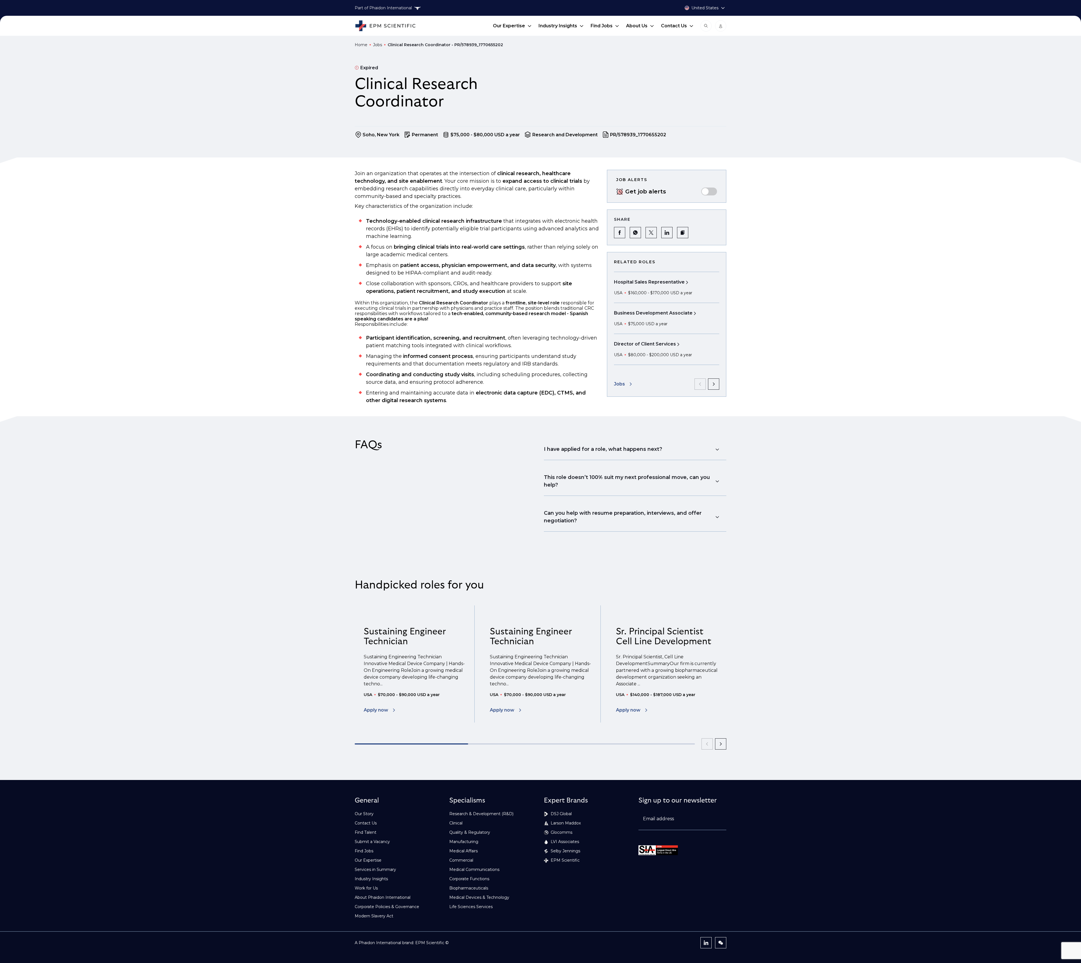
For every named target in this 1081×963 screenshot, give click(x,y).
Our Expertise (509, 25)
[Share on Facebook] (619, 232)
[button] (682, 232)
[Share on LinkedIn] (667, 232)
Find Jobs (602, 25)
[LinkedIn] (706, 942)
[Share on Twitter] (651, 232)
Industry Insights (558, 25)
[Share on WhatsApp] (635, 232)
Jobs (377, 44)
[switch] (709, 191)
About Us (636, 25)
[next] (713, 384)
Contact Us (674, 25)
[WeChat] (720, 942)
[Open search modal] (706, 26)
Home (361, 44)
